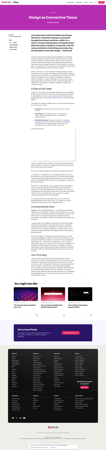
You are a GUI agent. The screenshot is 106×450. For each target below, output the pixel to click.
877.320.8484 (66, 432)
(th (10, 42)
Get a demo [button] (101, 2)
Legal (38, 432)
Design (15, 42)
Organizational (14, 45)
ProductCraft (13, 47)
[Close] (76, 443)
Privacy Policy (42, 432)
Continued (67, 51)
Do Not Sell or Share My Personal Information (39, 447)
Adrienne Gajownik (54, 22)
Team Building (13, 49)
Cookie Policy (64, 445)
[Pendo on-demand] (95, 2)
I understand (53, 447)
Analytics (14, 356)
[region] (53, 446)
